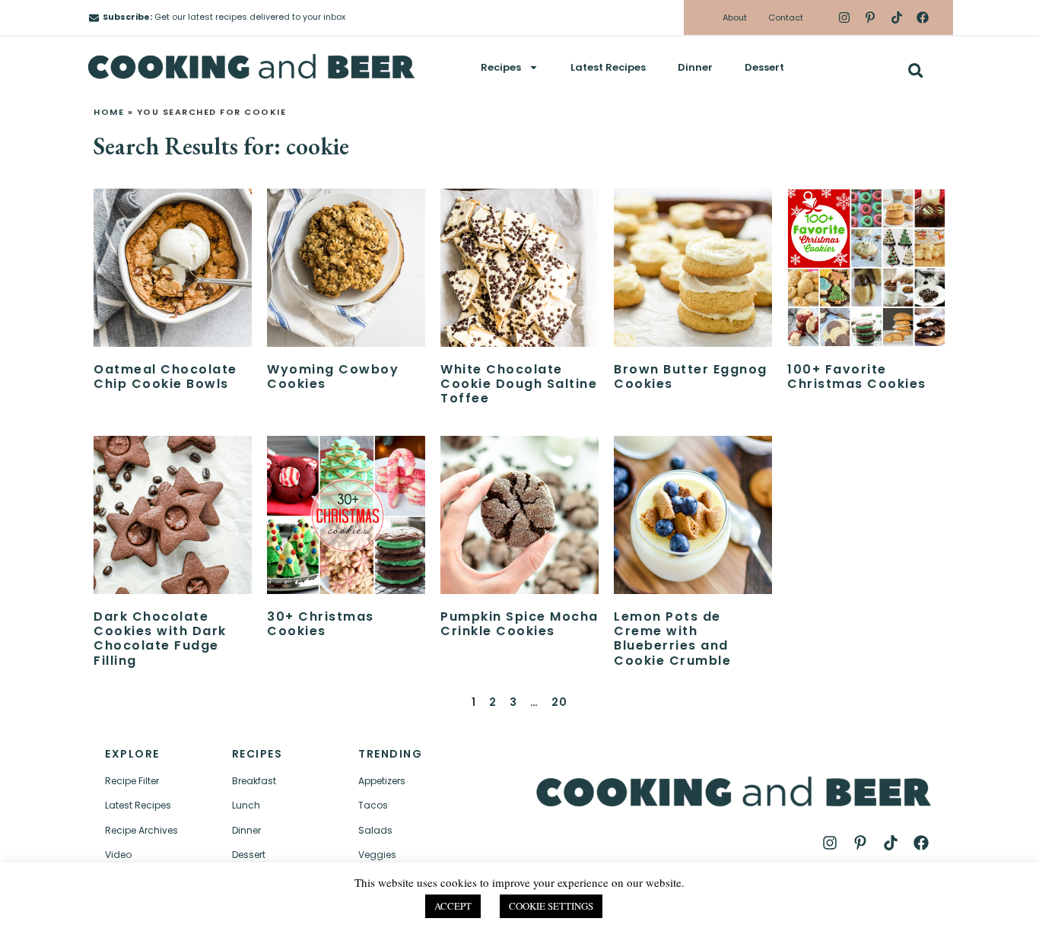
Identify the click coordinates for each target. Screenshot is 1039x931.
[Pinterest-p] (870, 17)
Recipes (501, 67)
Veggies (377, 854)
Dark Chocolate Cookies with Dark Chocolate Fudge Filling (160, 638)
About (735, 17)
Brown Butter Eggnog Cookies (690, 376)
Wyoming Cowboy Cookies (333, 376)
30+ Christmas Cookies (320, 624)
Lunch (246, 805)
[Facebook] (922, 17)
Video (118, 854)
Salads (375, 830)
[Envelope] (94, 18)
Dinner (695, 67)
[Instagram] (844, 17)
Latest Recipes (608, 67)
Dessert (764, 67)
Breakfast (254, 780)
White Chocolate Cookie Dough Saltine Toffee (518, 384)
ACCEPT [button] (453, 906)
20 (559, 702)
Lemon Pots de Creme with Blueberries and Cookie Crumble (672, 638)
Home (109, 112)
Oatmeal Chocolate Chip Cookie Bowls (165, 376)
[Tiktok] (896, 17)
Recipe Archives (141, 830)
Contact (785, 17)
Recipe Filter (132, 780)
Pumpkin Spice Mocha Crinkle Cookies (519, 624)
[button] (915, 70)
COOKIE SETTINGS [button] (551, 906)
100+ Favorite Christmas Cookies (856, 376)
